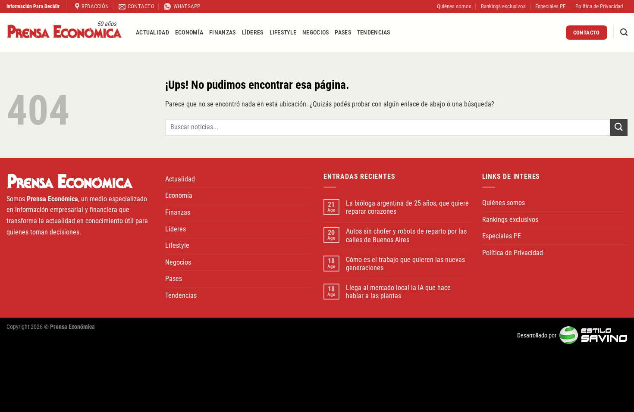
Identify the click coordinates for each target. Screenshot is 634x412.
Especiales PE (550, 6)
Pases (343, 32)
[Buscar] (624, 32)
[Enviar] (619, 127)
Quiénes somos (454, 6)
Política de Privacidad (599, 6)
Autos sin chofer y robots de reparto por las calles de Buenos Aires (406, 235)
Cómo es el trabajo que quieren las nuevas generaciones (405, 264)
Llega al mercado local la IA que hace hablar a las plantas (398, 292)
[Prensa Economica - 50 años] (64, 32)
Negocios (315, 32)
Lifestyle (283, 32)
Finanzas (222, 32)
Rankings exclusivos (503, 6)
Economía (189, 32)
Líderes (253, 32)
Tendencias (373, 32)
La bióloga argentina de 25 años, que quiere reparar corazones (407, 207)
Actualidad (152, 32)
